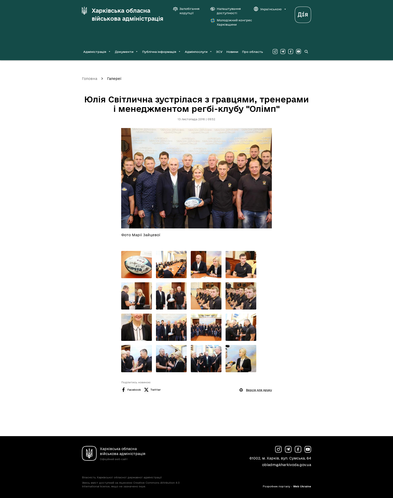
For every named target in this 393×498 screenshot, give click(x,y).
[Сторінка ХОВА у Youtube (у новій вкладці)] (298, 51)
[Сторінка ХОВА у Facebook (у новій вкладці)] (290, 51)
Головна (89, 79)
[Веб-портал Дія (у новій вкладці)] (303, 14)
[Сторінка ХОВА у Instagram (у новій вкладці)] (275, 51)
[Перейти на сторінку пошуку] (306, 51)
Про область (252, 51)
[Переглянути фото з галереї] (136, 264)
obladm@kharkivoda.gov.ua (286, 465)
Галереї (114, 79)
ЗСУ (219, 51)
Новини (232, 51)
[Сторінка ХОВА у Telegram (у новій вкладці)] (282, 51)
